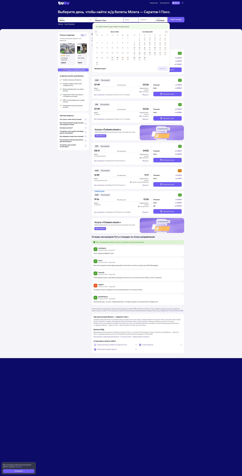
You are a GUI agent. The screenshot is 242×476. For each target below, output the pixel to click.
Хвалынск (145, 321)
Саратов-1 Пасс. (144, 88)
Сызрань (108, 321)
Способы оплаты (125, 337)
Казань (96, 321)
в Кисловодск (145, 91)
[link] (100, 135)
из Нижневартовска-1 (100, 156)
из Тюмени (97, 114)
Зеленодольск (116, 321)
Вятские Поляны (127, 321)
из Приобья (97, 204)
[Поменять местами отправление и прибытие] (90, 19)
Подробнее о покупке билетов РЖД (171, 311)
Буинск (135, 321)
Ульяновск (102, 321)
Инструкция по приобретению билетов (106, 337)
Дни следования (99, 95)
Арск (140, 321)
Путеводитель (165, 3)
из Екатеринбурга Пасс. (101, 180)
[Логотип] (64, 3)
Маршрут (145, 95)
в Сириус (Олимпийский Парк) (140, 182)
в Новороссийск (144, 206)
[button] (83, 35)
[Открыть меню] (183, 3)
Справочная (154, 3)
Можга (96, 88)
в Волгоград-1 (145, 158)
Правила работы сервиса (141, 337)
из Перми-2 (97, 90)
